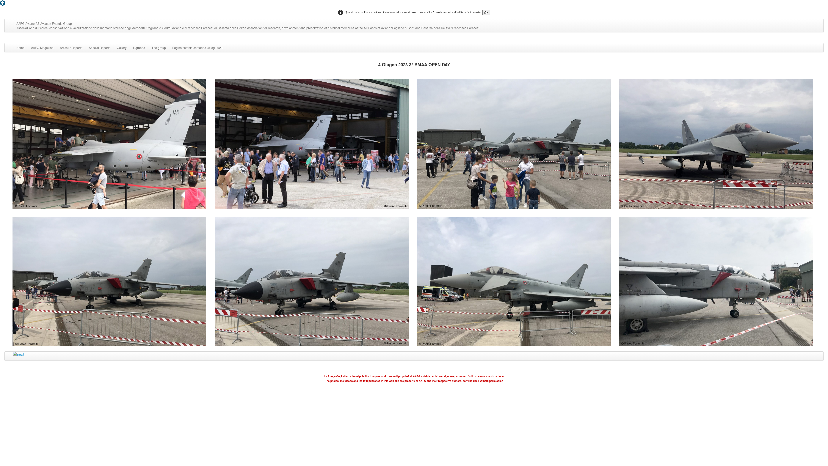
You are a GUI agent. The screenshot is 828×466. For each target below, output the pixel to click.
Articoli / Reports (71, 48)
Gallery (122, 48)
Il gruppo (139, 48)
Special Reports (99, 48)
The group (159, 48)
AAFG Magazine (42, 48)
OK (486, 12)
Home (20, 48)
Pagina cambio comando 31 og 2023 (197, 48)
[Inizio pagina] (2, 4)
